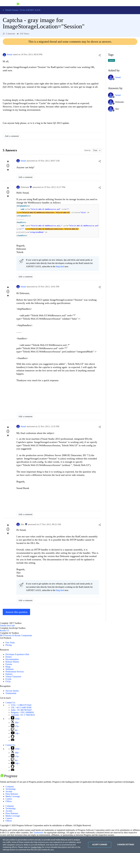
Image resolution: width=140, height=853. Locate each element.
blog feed (60, 266)
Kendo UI (4, 630)
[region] (70, 844)
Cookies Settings (125, 844)
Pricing (8, 645)
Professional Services (14, 671)
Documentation (12, 659)
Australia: (23, 715)
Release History (12, 662)
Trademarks (38, 832)
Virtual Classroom (13, 676)
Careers (8, 799)
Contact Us (10, 702)
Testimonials (10, 693)
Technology (10, 789)
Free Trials (10, 642)
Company (9, 786)
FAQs (8, 681)
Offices (8, 801)
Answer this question (16, 612)
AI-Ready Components (22, 635)
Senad (9, 54)
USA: (21, 705)
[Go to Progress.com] (9, 777)
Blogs (8, 666)
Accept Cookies (99, 844)
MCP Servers (5, 635)
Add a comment (12, 136)
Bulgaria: (22, 712)
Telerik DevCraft (7, 625)
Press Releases (11, 794)
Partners (8, 674)
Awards (8, 791)
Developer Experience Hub (17, 654)
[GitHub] (12, 737)
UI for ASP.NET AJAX (30, 10)
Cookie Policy (36, 847)
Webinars (9, 669)
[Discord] (12, 740)
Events (8, 679)
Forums (8, 664)
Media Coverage (12, 796)
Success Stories (12, 691)
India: (21, 710)
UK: (21, 707)
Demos (8, 657)
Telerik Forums (11, 10)
